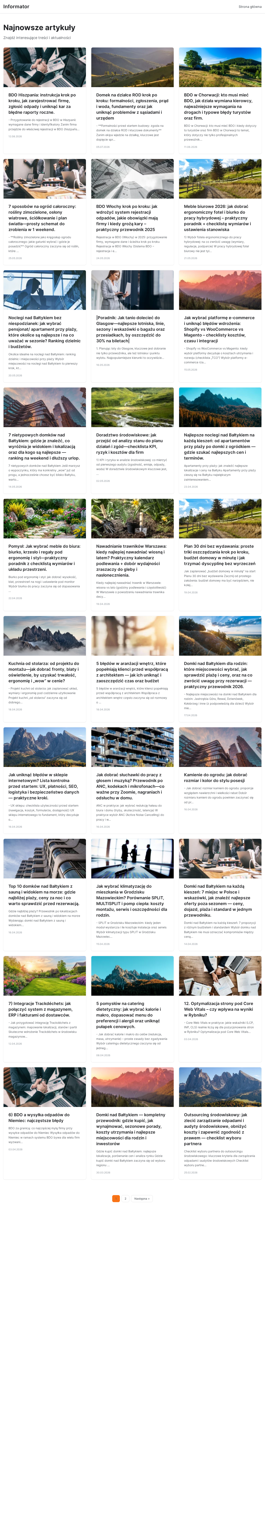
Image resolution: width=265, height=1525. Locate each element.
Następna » (142, 1198)
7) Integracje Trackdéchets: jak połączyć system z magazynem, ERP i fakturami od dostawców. (40, 1009)
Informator (16, 6)
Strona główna (250, 7)
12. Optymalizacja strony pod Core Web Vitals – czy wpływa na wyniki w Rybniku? (218, 1009)
